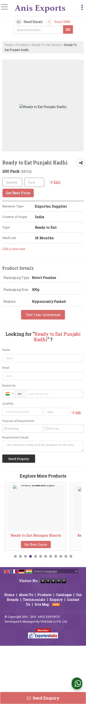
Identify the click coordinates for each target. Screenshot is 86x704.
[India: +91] (8, 394)
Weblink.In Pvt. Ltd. (53, 621)
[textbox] (38, 30)
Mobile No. (9, 386)
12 (70, 556)
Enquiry (56, 599)
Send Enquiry (45, 698)
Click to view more (13, 248)
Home (9, 45)
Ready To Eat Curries (46, 45)
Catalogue (64, 595)
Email (5, 368)
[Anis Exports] (40, 8)
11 (65, 556)
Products (22, 45)
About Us (26, 595)
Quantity (7, 403)
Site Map (42, 604)
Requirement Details (15, 437)
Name (6, 350)
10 (60, 556)
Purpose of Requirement (18, 421)
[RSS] (56, 604)
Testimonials (34, 599)
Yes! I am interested (43, 314)
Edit (57, 182)
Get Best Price (18, 193)
